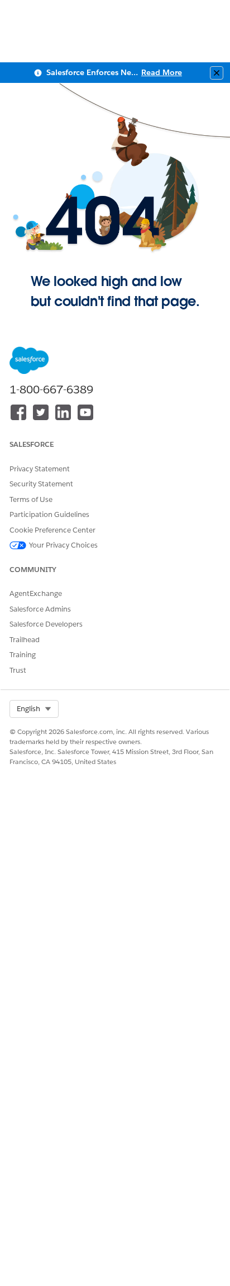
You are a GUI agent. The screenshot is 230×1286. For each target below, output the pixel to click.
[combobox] (34, 709)
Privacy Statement (39, 469)
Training (22, 654)
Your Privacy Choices (63, 545)
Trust (17, 670)
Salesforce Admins (40, 609)
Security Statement (41, 484)
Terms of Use (30, 499)
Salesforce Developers (46, 624)
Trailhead (24, 639)
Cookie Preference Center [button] (52, 530)
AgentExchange (35, 593)
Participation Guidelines (49, 514)
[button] (34, 709)
